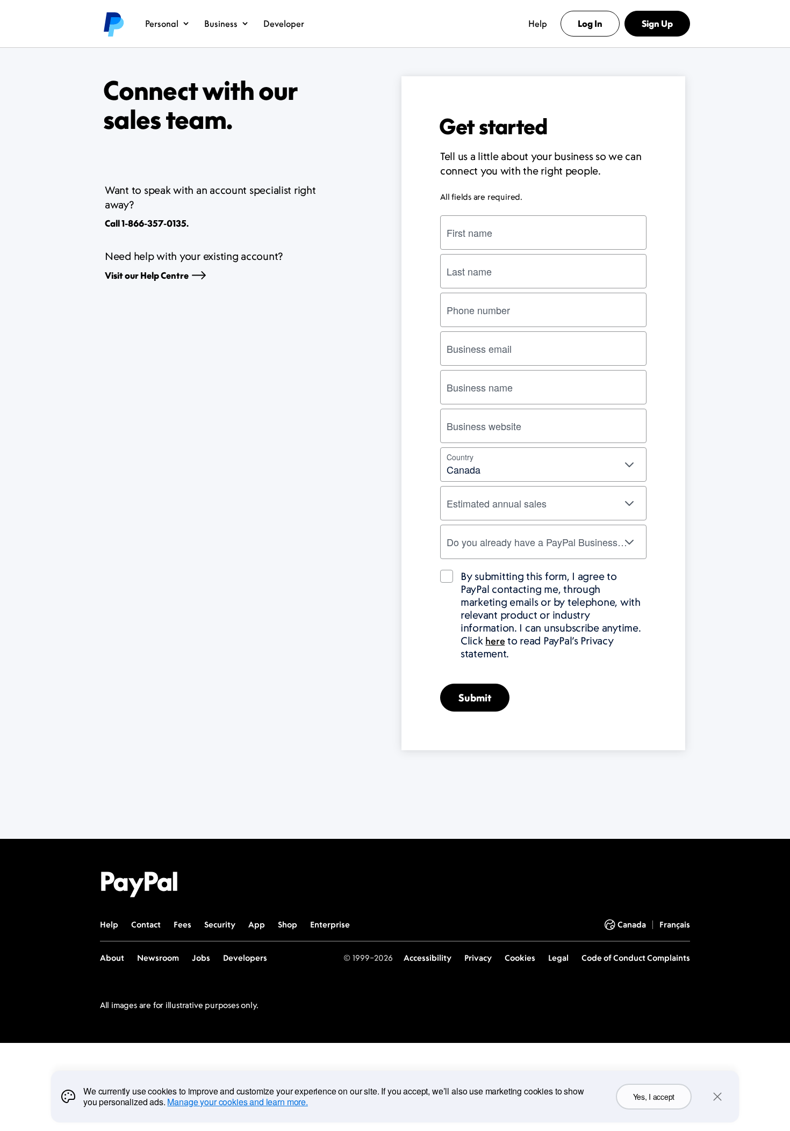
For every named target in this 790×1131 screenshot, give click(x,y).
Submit (474, 698)
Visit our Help (147, 275)
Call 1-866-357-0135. (147, 223)
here (495, 641)
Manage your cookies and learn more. (237, 1102)
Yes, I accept (653, 1096)
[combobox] (543, 464)
